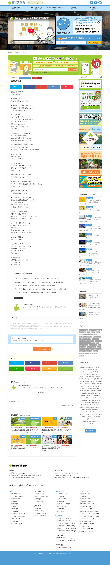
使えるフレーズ (82, 343)
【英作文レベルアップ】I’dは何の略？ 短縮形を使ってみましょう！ (90, 201)
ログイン (36, 508)
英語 (100, 349)
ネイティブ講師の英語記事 (55, 8)
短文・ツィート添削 (62, 503)
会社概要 (13, 511)
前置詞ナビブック (85, 501)
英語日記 (95, 351)
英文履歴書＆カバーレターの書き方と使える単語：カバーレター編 (41, 278)
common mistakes (83, 330)
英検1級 (84, 349)
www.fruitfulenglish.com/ (29, 309)
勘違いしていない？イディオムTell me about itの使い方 (90, 209)
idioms (84, 332)
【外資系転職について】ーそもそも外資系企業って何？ (90, 315)
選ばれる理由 (15, 498)
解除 (46, 496)
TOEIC (97, 332)
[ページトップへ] (106, 554)
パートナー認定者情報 (40, 516)
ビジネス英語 (82, 338)
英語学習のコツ (17, 8)
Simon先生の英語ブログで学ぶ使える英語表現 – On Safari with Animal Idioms (43, 282)
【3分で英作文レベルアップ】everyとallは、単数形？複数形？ (89, 271)
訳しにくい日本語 (83, 353)
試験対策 (74, 8)
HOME (12, 491)
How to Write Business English (88, 511)
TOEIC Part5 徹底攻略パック (65, 540)
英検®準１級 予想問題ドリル (65, 525)
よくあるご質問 (38, 501)
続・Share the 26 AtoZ (86, 523)
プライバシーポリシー (17, 513)
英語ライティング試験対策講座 (65, 528)
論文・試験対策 (61, 506)
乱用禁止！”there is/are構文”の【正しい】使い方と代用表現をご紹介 (89, 243)
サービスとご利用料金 (17, 496)
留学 (99, 345)
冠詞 (97, 343)
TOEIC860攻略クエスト (63, 538)
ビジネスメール (96, 336)
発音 (80, 347)
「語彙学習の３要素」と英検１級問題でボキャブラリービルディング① (90, 262)
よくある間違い (87, 334)
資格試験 (81, 355)
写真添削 (59, 501)
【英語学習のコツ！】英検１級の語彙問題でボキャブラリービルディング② (90, 280)
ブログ (13, 506)
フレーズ (89, 338)
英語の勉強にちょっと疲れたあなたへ (93, 235)
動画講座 (93, 8)
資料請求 (13, 521)
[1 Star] (12, 338)
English (90, 330)
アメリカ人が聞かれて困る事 (65, 405)
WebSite (42, 392)
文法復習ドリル (84, 526)
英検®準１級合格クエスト (64, 520)
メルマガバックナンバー (41, 513)
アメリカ (94, 334)
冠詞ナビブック (84, 493)
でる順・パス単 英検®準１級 (65, 523)
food (80, 332)
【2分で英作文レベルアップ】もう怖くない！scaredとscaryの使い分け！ (90, 227)
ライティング (95, 338)
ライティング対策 (83, 340)
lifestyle (93, 332)
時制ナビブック (84, 498)
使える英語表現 (91, 343)
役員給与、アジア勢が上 (17, 401)
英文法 (98, 347)
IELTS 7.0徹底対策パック (64, 547)
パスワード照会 (38, 511)
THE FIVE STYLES (85, 508)
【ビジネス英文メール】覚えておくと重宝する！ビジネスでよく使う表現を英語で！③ (46, 289)
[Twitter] (13, 318)
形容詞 (95, 345)
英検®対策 (59, 516)
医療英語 (86, 345)
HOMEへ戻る (42, 349)
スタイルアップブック (86, 531)
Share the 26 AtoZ (85, 521)
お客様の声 (14, 501)
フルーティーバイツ (85, 528)
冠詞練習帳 (83, 496)
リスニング (91, 340)
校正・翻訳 (60, 511)
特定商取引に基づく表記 (18, 516)
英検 (80, 349)
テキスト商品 (83, 491)
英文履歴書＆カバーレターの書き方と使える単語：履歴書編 (39, 285)
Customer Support (24, 385)
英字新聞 (94, 347)
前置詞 (80, 345)
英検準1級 (95, 349)
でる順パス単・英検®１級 (64, 518)
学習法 (90, 345)
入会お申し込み (38, 493)
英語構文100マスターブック (88, 506)
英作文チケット (61, 493)
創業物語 (13, 508)
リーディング (98, 340)
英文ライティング (36, 8)
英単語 (88, 347)
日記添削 (59, 496)
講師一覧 (91, 430)
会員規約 (36, 498)
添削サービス (60, 491)
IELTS (88, 332)
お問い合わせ (15, 518)
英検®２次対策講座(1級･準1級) (65, 530)
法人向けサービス (16, 523)
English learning (97, 330)
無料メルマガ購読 (39, 496)
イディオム (81, 336)
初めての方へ (15, 493)
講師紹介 (13, 503)
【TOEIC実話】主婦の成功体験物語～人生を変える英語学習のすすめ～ (90, 218)
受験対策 (59, 508)
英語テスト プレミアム (86, 518)
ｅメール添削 (61, 498)
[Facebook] (17, 318)
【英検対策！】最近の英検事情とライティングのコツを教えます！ (41, 292)
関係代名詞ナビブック (86, 503)
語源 (95, 353)
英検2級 (89, 349)
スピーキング (89, 336)
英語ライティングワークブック (88, 513)
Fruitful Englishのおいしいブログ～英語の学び (54, 553)
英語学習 (81, 351)
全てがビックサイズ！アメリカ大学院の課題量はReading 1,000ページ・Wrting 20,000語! (90, 253)
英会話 (84, 347)
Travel (80, 334)
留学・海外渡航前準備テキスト (88, 516)
